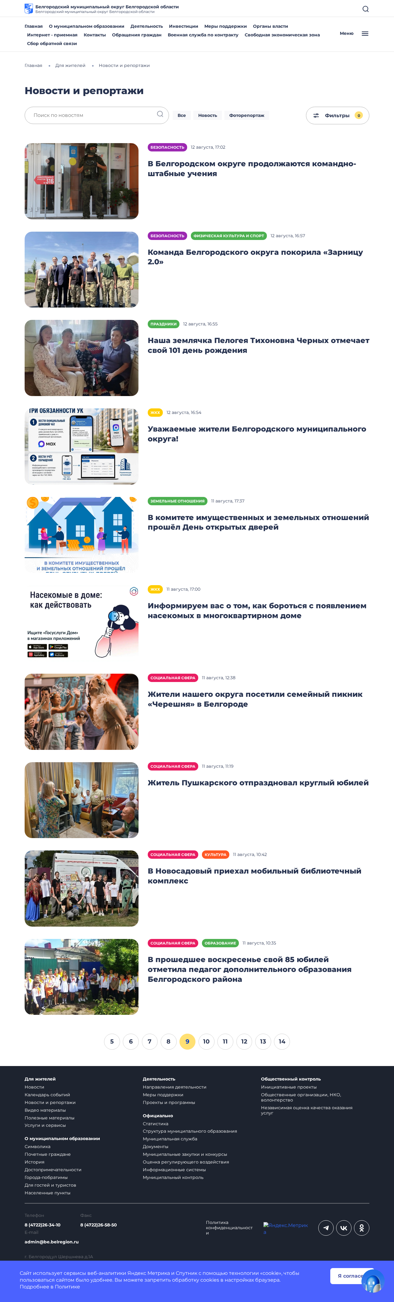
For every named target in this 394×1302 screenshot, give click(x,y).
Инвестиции (183, 26)
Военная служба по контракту (203, 35)
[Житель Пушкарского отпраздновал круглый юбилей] (82, 800)
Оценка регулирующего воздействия (186, 1162)
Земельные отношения (178, 501)
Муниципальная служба (170, 1139)
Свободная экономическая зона (282, 35)
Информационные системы (174, 1169)
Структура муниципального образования (190, 1131)
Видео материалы (45, 1110)
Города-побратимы (46, 1177)
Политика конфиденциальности (229, 1228)
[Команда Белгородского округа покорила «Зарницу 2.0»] (82, 269)
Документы (155, 1146)
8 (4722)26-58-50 (98, 1225)
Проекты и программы (169, 1102)
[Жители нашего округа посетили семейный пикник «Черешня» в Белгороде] (82, 711)
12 (244, 1041)
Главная (34, 26)
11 (225, 1041)
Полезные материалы (49, 1118)
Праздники (164, 324)
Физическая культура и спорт (229, 236)
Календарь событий (47, 1094)
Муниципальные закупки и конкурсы (185, 1154)
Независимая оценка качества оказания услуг (306, 1110)
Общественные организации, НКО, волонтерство (301, 1097)
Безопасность (167, 147)
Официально (158, 1115)
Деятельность (147, 26)
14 (282, 1041)
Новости (34, 1087)
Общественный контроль (291, 1079)
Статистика (155, 1123)
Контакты (95, 35)
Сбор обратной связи (52, 43)
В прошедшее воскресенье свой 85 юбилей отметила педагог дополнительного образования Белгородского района (250, 969)
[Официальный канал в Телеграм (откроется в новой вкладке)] (326, 1228)
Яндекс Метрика (148, 1273)
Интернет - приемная (52, 35)
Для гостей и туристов (50, 1185)
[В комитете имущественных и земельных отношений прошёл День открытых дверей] (82, 534)
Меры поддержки (225, 26)
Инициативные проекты (289, 1087)
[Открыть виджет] (373, 1281)
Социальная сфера (173, 678)
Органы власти (270, 26)
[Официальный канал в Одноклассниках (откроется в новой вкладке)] (361, 1228)
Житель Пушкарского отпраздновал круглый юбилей (258, 782)
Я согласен (352, 1276)
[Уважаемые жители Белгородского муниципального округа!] (82, 446)
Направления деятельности (175, 1087)
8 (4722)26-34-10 (43, 1225)
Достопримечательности (53, 1169)
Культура (216, 854)
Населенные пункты (47, 1193)
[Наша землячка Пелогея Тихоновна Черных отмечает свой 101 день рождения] (82, 358)
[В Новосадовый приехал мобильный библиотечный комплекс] (82, 888)
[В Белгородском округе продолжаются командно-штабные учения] (82, 181)
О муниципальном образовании (86, 26)
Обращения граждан (137, 35)
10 (206, 1041)
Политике (67, 1287)
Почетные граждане (48, 1154)
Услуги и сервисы (45, 1125)
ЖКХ (155, 412)
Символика (37, 1146)
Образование (220, 943)
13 (263, 1041)
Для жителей (40, 1079)
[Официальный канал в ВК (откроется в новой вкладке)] (344, 1228)
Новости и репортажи (50, 1102)
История (34, 1162)
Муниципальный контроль (173, 1177)
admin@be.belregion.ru (52, 1242)
